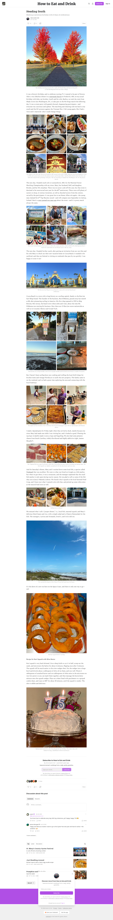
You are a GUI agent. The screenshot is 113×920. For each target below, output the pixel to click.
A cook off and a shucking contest (36, 851)
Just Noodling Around (35, 860)
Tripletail (29, 472)
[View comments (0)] (42, 855)
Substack (48, 916)
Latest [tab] (32, 844)
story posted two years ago (47, 200)
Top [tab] (28, 844)
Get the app (64, 912)
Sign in (108, 3)
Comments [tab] (30, 799)
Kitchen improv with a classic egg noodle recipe (39, 862)
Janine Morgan (34, 824)
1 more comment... (31, 835)
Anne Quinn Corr (34, 18)
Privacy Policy (69, 898)
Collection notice (67, 908)
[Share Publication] (92, 3)
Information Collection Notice (56, 898)
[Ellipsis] (85, 814)
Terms (60, 908)
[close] (72, 874)
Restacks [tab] (37, 799)
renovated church (55, 96)
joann (31, 814)
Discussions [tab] (39, 844)
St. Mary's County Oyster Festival (39, 848)
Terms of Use (64, 897)
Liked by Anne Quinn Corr (37, 816)
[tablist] (33, 798)
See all (30, 883)
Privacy (55, 908)
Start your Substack (52, 912)
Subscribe (99, 3)
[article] (56, 852)
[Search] (89, 3)
